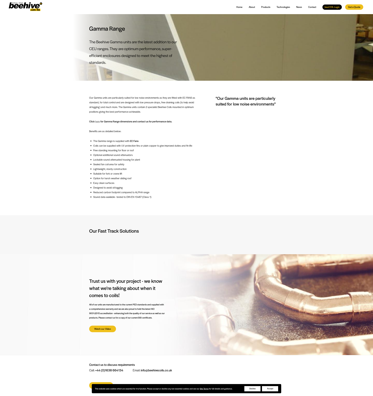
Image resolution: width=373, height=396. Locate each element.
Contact (312, 7)
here (97, 121)
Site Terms (204, 388)
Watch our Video (102, 328)
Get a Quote (354, 7)
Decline (252, 388)
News (299, 7)
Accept (270, 388)
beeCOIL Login (332, 7)
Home (239, 7)
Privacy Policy (272, 357)
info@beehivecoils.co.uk (156, 370)
